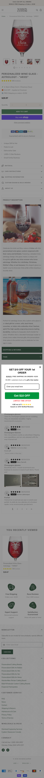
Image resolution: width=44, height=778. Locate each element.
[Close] (40, 367)
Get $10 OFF (22, 395)
